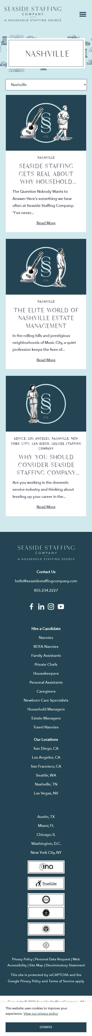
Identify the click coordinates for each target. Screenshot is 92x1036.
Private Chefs (46, 664)
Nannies (46, 637)
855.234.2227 (46, 590)
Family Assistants (46, 655)
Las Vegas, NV (46, 793)
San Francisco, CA (46, 766)
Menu (83, 14)
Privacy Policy (22, 959)
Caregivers (46, 691)
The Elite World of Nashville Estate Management (46, 318)
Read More (46, 223)
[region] (46, 1019)
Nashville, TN (46, 784)
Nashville (46, 157)
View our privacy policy (41, 1014)
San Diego (40, 443)
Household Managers (46, 709)
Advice (20, 438)
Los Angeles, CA (46, 757)
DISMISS (46, 1027)
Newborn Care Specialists (46, 700)
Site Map (36, 965)
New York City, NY (46, 852)
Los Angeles (38, 438)
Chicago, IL (46, 834)
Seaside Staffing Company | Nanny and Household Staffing (32, 14)
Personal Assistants (46, 682)
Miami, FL (46, 825)
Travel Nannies (46, 727)
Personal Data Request (52, 959)
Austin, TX (46, 816)
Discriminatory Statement (65, 965)
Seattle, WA (46, 775)
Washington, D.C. (46, 843)
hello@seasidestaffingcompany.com (46, 581)
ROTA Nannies (46, 646)
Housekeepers (46, 673)
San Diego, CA (46, 748)
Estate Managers (46, 718)
